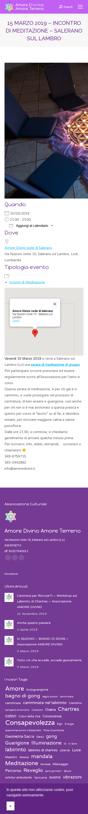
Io (65, 743)
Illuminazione (46, 743)
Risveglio (33, 770)
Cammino (75, 703)
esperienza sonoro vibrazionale (23, 730)
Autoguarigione (37, 690)
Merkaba (45, 764)
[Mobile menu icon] (80, 7)
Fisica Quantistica (53, 730)
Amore (14, 689)
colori (10, 715)
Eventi (16, 320)
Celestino (37, 710)
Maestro (11, 757)
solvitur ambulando (18, 777)
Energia (69, 724)
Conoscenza (52, 716)
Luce (76, 750)
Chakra (50, 710)
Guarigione (17, 743)
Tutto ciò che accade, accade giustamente (49, 660)
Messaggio (60, 764)
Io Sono (73, 743)
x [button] (10, 806)
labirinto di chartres (43, 750)
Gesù (40, 737)
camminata (13, 703)
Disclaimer (11, 573)
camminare (67, 696)
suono (55, 777)
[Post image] (9, 597)
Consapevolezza (30, 722)
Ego (60, 724)
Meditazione (21, 763)
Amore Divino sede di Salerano (28, 248)
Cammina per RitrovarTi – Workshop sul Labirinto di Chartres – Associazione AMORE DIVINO (47, 601)
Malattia (24, 757)
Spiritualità (40, 777)
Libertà (65, 750)
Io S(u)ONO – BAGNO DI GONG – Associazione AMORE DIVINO (43, 641)
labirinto (15, 750)
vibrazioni (72, 777)
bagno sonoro (50, 696)
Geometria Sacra (19, 736)
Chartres (68, 709)
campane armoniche (17, 710)
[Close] (54, 304)
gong (51, 736)
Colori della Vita (29, 716)
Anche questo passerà (34, 623)
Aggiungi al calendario (31, 225)
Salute (67, 771)
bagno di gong (22, 696)
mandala (42, 756)
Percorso (13, 771)
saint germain (53, 771)
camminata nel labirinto (45, 702)
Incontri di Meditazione (27, 282)
